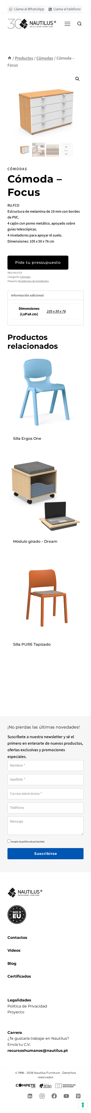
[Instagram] (42, 1096)
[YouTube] (66, 1096)
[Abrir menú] (67, 23)
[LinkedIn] (30, 1096)
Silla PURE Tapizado (32, 644)
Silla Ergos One (27, 438)
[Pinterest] (78, 1096)
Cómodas (17, 169)
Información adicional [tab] (27, 295)
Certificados (19, 976)
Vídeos (14, 950)
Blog (11, 963)
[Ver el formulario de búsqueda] (79, 24)
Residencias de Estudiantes (33, 281)
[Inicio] (9, 58)
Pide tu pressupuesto (38, 262)
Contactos (17, 937)
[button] (77, 79)
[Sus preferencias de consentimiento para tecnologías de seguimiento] (82, 1104)
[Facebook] (54, 1096)
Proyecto (15, 1012)
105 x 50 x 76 (56, 311)
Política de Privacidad (27, 1006)
